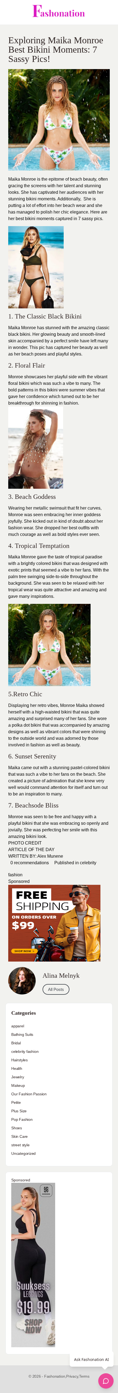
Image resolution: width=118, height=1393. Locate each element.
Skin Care (19, 1136)
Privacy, (72, 1376)
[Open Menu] (8, 12)
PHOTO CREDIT (25, 843)
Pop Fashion (22, 1119)
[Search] (108, 12)
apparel (17, 1026)
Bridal (16, 1043)
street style (20, 1145)
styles (72, 534)
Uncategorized (23, 1153)
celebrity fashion (24, 1051)
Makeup (18, 1085)
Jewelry (17, 1077)
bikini (31, 199)
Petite (16, 1102)
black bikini (19, 334)
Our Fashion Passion (29, 1094)
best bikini (25, 218)
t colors (64, 731)
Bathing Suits (22, 1034)
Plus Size (19, 1111)
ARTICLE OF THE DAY (31, 849)
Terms (84, 1376)
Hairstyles (19, 1060)
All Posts (56, 989)
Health (16, 1068)
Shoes (16, 1128)
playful (62, 354)
